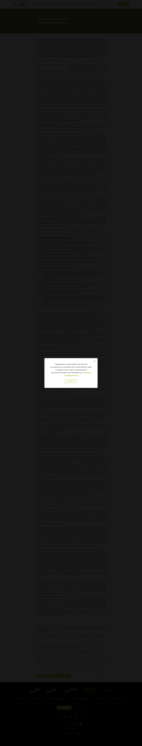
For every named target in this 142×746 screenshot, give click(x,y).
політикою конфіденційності (77, 374)
